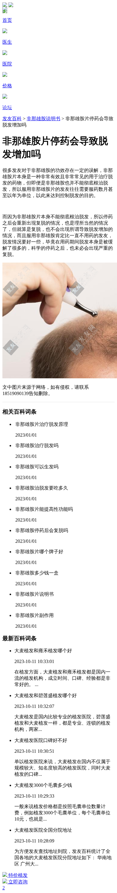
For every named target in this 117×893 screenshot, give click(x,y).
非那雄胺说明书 (43, 118)
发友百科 (12, 118)
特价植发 (17, 875)
